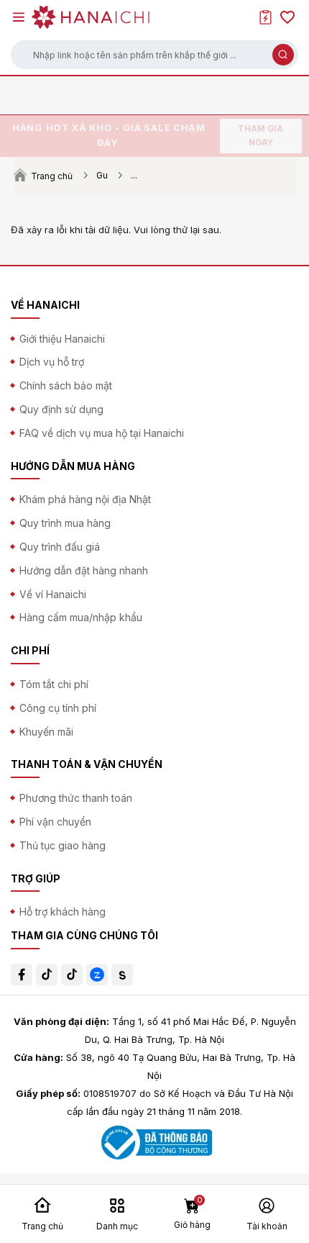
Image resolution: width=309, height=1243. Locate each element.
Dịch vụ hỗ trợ (51, 362)
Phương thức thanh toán (75, 798)
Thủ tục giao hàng (62, 845)
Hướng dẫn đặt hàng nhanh (83, 570)
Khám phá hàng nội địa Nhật (85, 499)
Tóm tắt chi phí (53, 684)
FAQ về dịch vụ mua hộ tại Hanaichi (101, 433)
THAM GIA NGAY (260, 136)
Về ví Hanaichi (52, 594)
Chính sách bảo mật (65, 385)
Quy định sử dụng (61, 409)
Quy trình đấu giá (59, 547)
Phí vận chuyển (55, 821)
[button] (154, 54)
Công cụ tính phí (57, 708)
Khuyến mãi (46, 732)
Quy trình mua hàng (65, 523)
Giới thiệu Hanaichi (62, 339)
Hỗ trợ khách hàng (62, 911)
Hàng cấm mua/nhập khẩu (80, 617)
